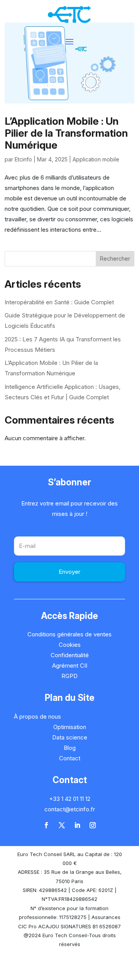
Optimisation (69, 727)
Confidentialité (70, 655)
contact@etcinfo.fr (69, 809)
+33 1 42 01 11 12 (69, 798)
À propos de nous (37, 716)
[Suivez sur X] (62, 825)
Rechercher (115, 258)
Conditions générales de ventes (69, 634)
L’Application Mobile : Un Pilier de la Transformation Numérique (66, 133)
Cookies (70, 644)
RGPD (69, 676)
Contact (69, 758)
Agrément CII (69, 665)
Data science (69, 737)
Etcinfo (23, 159)
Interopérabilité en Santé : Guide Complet (59, 302)
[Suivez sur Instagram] (92, 825)
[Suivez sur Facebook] (46, 825)
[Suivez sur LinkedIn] (77, 825)
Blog (70, 747)
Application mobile (96, 159)
